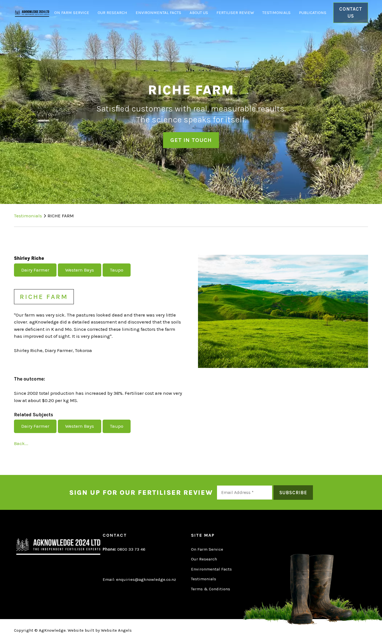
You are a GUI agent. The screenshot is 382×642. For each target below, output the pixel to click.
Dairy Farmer (35, 270)
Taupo (116, 270)
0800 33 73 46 (124, 549)
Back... (21, 443)
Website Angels (116, 630)
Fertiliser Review (235, 12)
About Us (199, 12)
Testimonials (276, 12)
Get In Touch (191, 140)
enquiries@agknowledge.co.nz (146, 579)
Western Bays (79, 270)
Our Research (112, 12)
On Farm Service (71, 12)
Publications (312, 12)
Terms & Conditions (210, 588)
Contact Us (350, 12)
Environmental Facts (158, 12)
